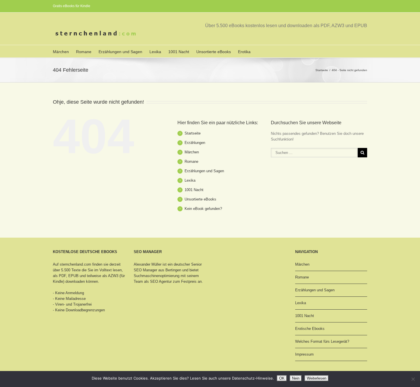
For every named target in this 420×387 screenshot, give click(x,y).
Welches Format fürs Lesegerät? (322, 341)
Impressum (304, 354)
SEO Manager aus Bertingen (157, 270)
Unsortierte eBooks (213, 51)
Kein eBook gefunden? (203, 208)
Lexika (155, 51)
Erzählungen (195, 143)
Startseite (321, 70)
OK (282, 378)
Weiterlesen (316, 378)
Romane (83, 51)
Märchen (61, 51)
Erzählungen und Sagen (120, 51)
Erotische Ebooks (310, 328)
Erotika (244, 51)
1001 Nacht (178, 51)
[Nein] (413, 379)
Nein (295, 378)
